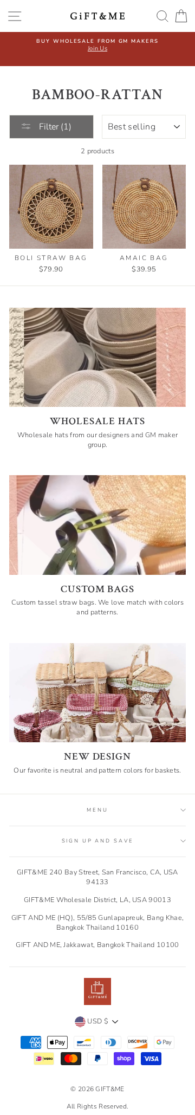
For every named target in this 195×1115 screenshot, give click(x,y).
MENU (97, 809)
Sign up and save (98, 840)
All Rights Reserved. (97, 1106)
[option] (97, 45)
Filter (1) (54, 127)
